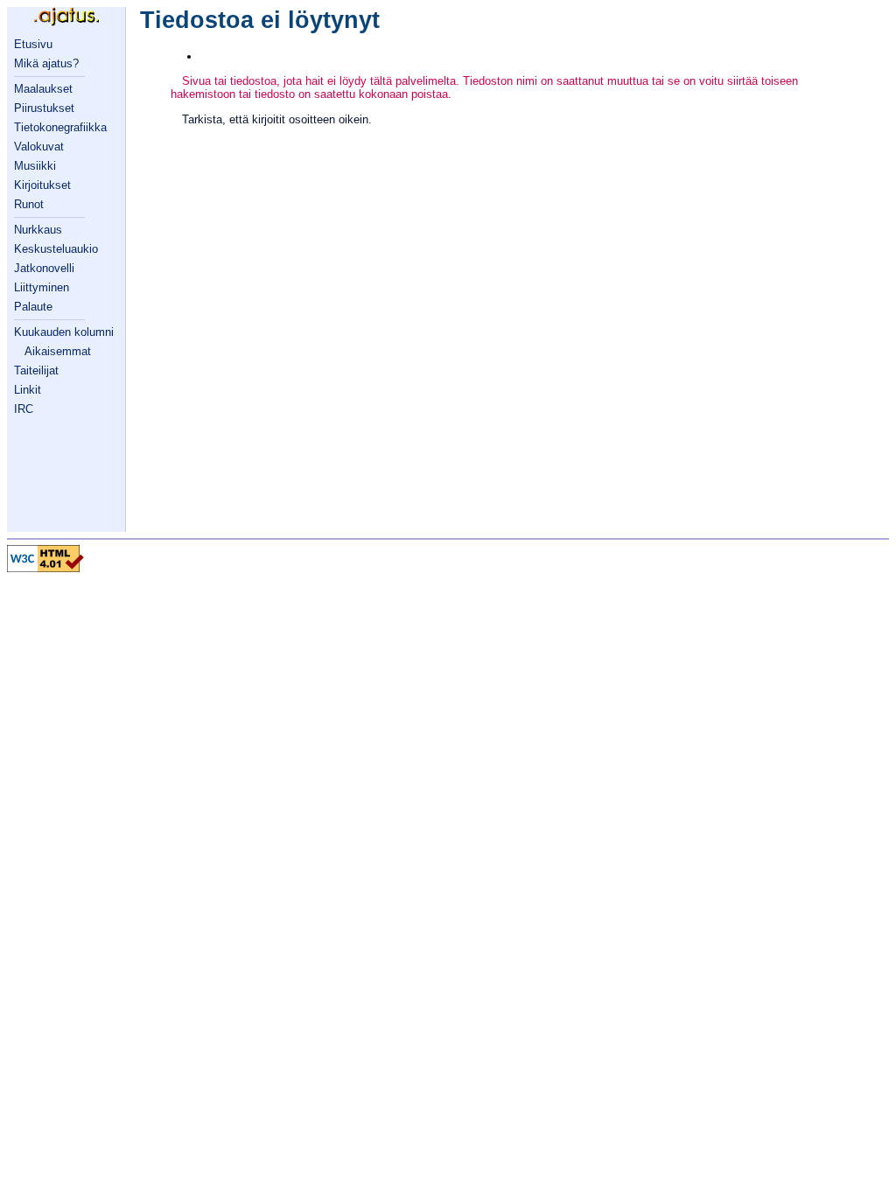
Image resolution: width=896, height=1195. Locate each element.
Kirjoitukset (42, 185)
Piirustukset (44, 108)
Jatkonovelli (44, 268)
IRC (23, 409)
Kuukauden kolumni (64, 332)
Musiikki (35, 165)
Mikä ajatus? (46, 63)
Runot (29, 204)
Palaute (33, 306)
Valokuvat (39, 146)
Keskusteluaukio (56, 248)
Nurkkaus (38, 229)
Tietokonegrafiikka (60, 127)
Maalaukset (43, 88)
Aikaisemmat (57, 351)
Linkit (27, 389)
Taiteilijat (36, 370)
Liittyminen (41, 287)
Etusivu (33, 44)
